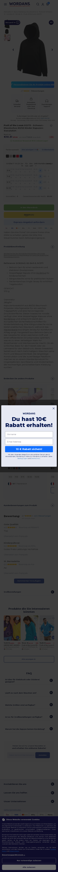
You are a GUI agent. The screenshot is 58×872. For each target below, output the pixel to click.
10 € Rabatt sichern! (29, 449)
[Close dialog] (54, 408)
